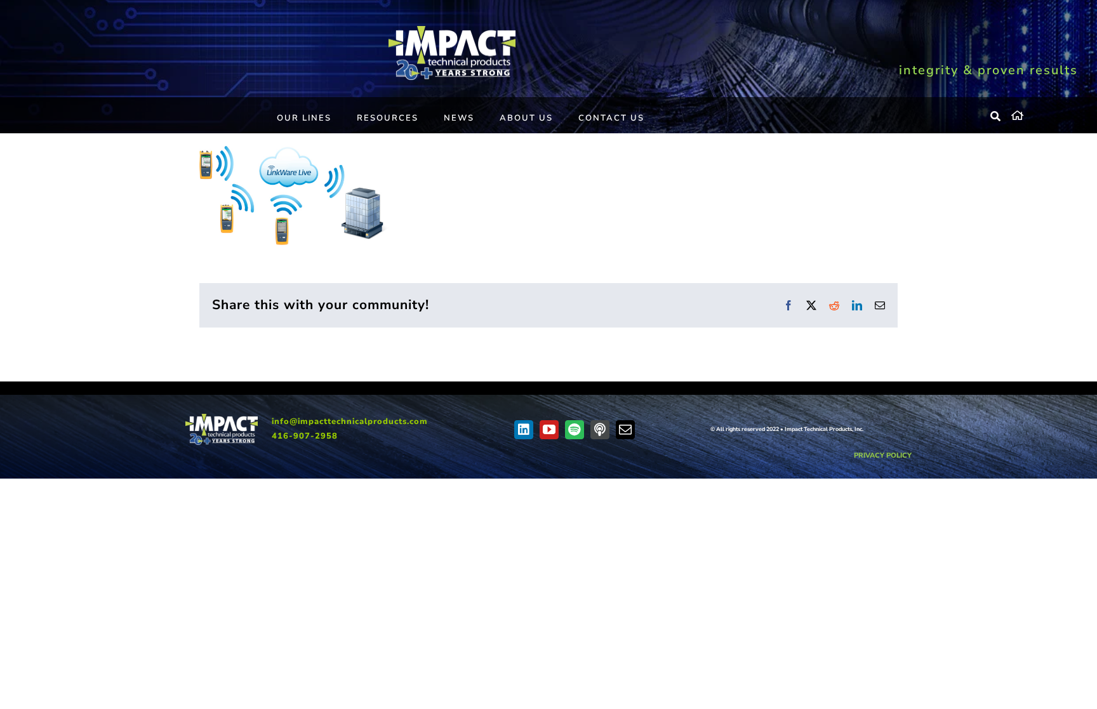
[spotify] (574, 429)
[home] (1044, 113)
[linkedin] (523, 429)
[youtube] (549, 429)
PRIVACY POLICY (883, 455)
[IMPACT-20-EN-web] (452, 30)
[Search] (996, 117)
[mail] (625, 429)
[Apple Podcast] (599, 429)
